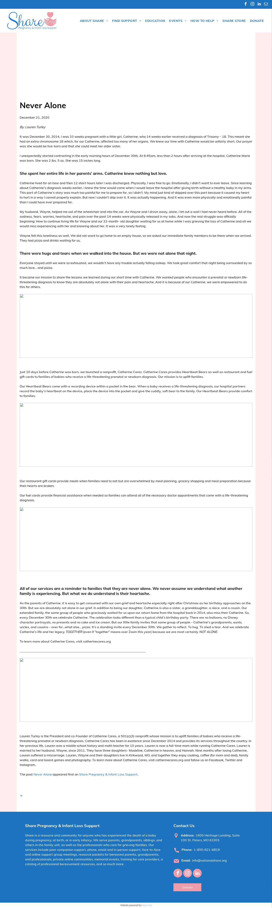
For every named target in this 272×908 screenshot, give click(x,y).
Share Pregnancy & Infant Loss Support (108, 774)
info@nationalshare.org (209, 860)
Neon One (147, 905)
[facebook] (246, 4)
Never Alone (42, 774)
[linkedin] (259, 4)
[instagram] (252, 4)
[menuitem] (94, 20)
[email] (266, 4)
